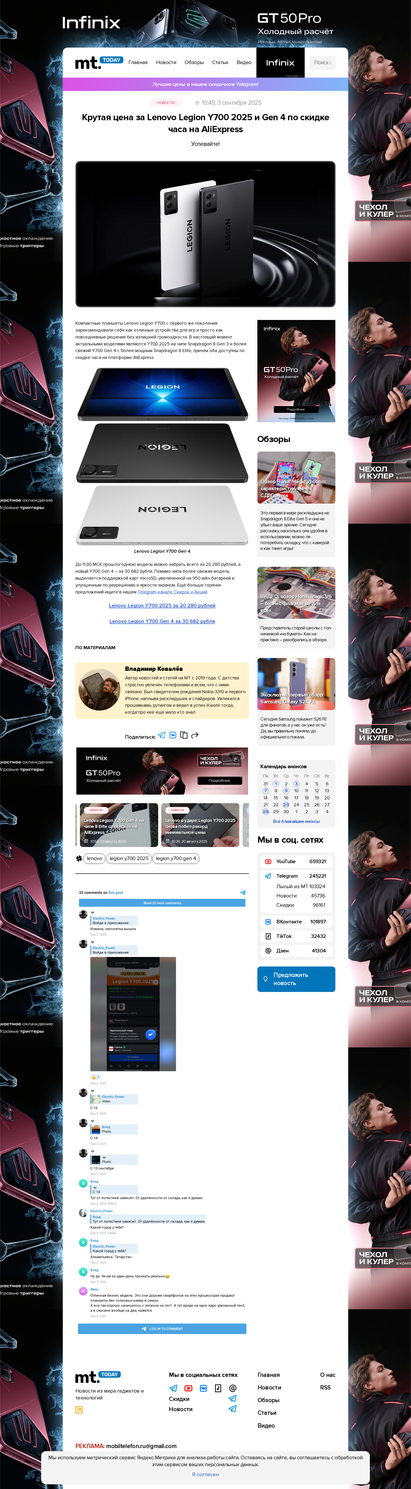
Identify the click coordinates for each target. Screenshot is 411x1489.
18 (307, 798)
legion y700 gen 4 (176, 858)
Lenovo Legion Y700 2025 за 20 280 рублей (162, 606)
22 (276, 805)
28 (266, 812)
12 (317, 791)
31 (266, 784)
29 (276, 812)
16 (286, 798)
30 (286, 812)
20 (327, 798)
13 (327, 791)
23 (286, 805)
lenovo (94, 858)
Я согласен (205, 1474)
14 (266, 798)
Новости (165, 102)
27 (327, 805)
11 (306, 791)
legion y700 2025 (129, 858)
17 (296, 798)
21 (266, 805)
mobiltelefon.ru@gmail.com (141, 1446)
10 (296, 791)
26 (316, 805)
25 (306, 805)
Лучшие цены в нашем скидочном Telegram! (205, 84)
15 (276, 798)
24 (296, 805)
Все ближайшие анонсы (296, 821)
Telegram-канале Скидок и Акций (172, 592)
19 (317, 798)
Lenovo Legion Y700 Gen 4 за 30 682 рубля (162, 621)
